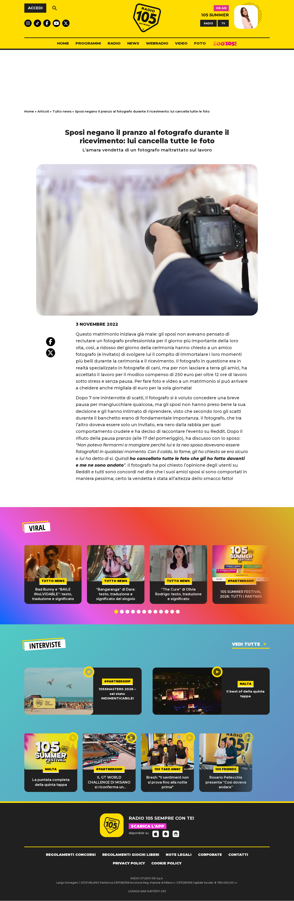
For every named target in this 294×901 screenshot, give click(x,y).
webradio (157, 43)
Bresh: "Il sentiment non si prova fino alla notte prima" (167, 782)
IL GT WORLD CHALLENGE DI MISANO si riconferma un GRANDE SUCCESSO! (109, 782)
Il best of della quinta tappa (245, 693)
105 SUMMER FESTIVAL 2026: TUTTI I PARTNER (241, 594)
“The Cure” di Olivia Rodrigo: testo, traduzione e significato (178, 594)
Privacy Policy (129, 863)
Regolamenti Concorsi (71, 855)
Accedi (35, 8)
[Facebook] (50, 341)
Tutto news (62, 111)
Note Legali (179, 855)
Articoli (43, 111)
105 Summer (215, 14)
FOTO (200, 43)
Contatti (238, 855)
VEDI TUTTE (246, 644)
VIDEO (181, 43)
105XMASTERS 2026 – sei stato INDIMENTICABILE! (117, 693)
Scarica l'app (147, 826)
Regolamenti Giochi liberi (130, 855)
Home (29, 111)
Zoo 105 (225, 43)
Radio (114, 43)
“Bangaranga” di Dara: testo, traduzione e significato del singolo (115, 594)
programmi (88, 43)
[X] (50, 352)
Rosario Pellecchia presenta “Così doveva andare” (226, 782)
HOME (63, 43)
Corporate (210, 855)
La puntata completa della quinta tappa (51, 782)
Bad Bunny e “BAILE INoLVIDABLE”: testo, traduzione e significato (53, 594)
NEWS (133, 43)
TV (223, 23)
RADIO (208, 23)
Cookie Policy (166, 863)
